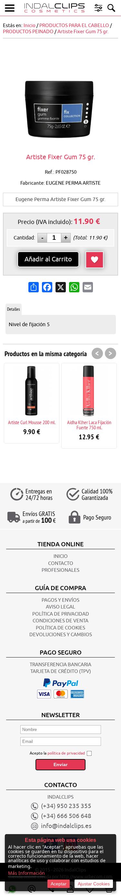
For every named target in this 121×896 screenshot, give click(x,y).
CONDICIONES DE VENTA (60, 621)
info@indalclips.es (66, 826)
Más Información (26, 873)
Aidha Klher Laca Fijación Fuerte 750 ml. (89, 425)
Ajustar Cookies (94, 883)
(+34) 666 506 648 (66, 816)
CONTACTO (60, 563)
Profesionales (60, 570)
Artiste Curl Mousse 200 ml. (31, 422)
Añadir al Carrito (48, 259)
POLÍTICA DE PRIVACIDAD (60, 614)
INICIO (61, 556)
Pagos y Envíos (60, 600)
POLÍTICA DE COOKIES (60, 628)
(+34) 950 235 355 (66, 806)
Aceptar (58, 883)
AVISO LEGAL (60, 607)
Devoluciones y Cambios (60, 635)
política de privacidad (66, 753)
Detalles (13, 309)
